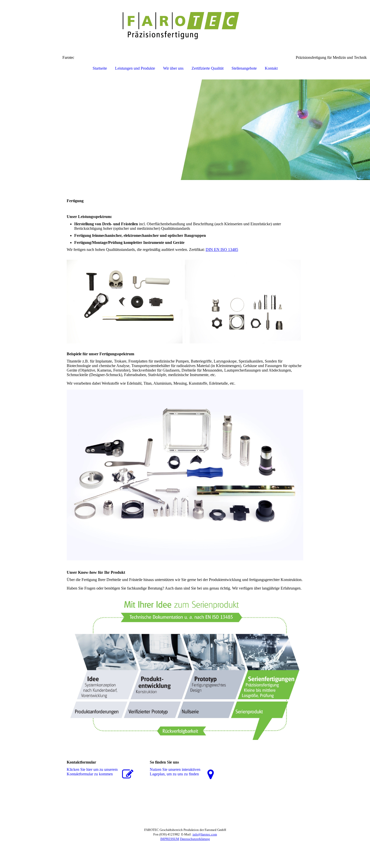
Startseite (100, 68)
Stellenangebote (244, 68)
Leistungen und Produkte (135, 68)
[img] (185, 25)
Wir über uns (173, 68)
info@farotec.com (205, 834)
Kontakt (271, 68)
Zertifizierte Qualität (208, 68)
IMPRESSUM (169, 839)
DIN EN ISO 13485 (222, 249)
